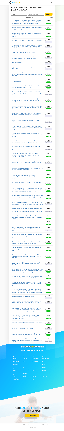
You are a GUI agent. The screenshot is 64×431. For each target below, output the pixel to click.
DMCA (29, 426)
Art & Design (15, 364)
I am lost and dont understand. (18, 223)
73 (25, 346)
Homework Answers (16, 424)
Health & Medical (35, 358)
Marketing (34, 378)
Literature (34, 372)
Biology (14, 370)
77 (35, 346)
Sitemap (44, 426)
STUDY (16, 2)
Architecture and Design (17, 362)
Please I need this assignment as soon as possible (23, 328)
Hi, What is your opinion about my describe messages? (24, 52)
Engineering (25, 359)
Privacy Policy (21, 426)
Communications (16, 379)
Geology (24, 375)
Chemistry (15, 378)
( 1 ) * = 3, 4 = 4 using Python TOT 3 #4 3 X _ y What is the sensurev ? (27, 40)
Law (33, 370)
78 (37, 346)
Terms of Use (36, 426)
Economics (25, 358)
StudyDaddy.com (35, 427)
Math (33, 379)
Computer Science (16, 381)
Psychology (44, 370)
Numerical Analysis (45, 358)
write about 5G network (17, 62)
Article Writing (15, 365)
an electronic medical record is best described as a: (23, 296)
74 (28, 346)
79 (39, 346)
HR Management (35, 361)
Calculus (14, 376)
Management (34, 376)
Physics (43, 364)
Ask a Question (32, 415)
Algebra (14, 359)
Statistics (44, 378)
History (33, 359)
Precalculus (44, 367)
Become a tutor (36, 424)
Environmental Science (27, 362)
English (24, 361)
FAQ (43, 424)
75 (30, 346)
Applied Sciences (16, 361)
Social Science (44, 376)
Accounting (15, 358)
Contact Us (49, 424)
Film (23, 367)
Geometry (24, 376)
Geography (25, 373)
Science (43, 375)
